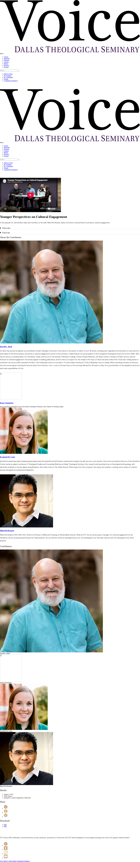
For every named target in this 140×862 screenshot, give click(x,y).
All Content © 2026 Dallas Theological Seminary (15, 861)
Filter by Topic (8, 74)
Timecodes (6, 228)
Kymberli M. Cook (7, 457)
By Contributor (8, 77)
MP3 (5, 825)
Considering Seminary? (11, 81)
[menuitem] (72, 57)
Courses (6, 62)
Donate (6, 79)
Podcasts (6, 60)
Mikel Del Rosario (7, 531)
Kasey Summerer (6, 403)
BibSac (6, 63)
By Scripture (7, 75)
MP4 (5, 826)
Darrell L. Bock (6, 347)
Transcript (6, 233)
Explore (6, 67)
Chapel (6, 57)
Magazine (7, 58)
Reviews (6, 65)
